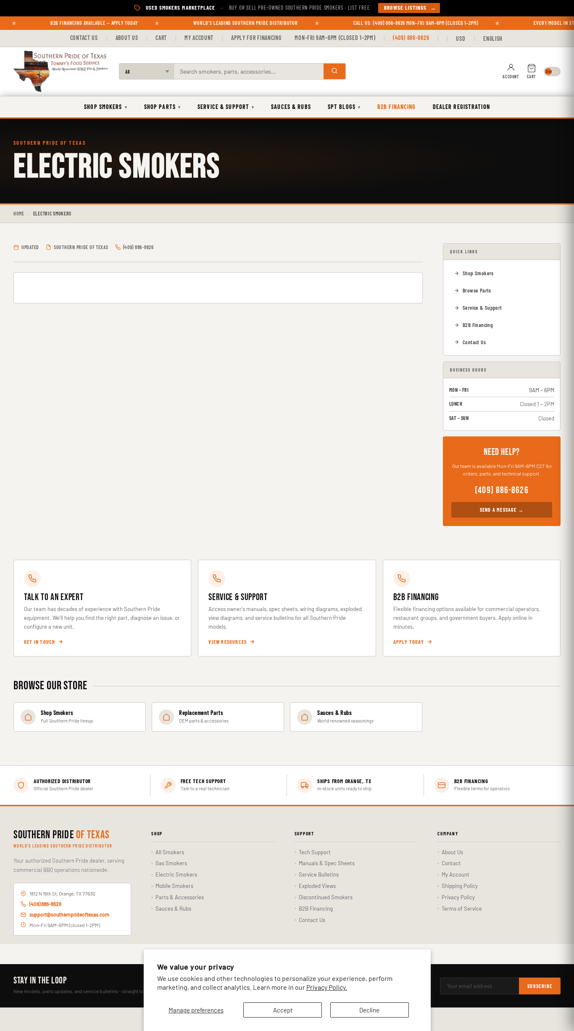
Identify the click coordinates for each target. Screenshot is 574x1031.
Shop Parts (162, 106)
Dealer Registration (461, 106)
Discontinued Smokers (326, 897)
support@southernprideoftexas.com (69, 914)
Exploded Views (317, 885)
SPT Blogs (344, 106)
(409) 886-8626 (411, 37)
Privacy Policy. (326, 987)
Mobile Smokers (174, 885)
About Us (127, 37)
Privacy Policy (458, 897)
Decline (369, 1010)
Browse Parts (477, 290)
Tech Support (315, 852)
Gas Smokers (171, 863)
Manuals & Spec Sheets (327, 863)
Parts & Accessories (179, 897)
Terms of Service (462, 908)
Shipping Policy (460, 885)
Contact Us (84, 37)
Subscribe (539, 986)
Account (511, 76)
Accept (282, 1010)
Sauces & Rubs (291, 106)
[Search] (334, 71)
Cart (161, 37)
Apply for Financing (256, 37)
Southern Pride (61, 835)
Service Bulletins (319, 874)
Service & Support (225, 106)
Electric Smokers (176, 874)
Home (18, 213)
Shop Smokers (105, 106)
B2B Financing (396, 106)
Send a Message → (502, 510)
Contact (451, 863)
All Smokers (169, 852)
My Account (198, 37)
